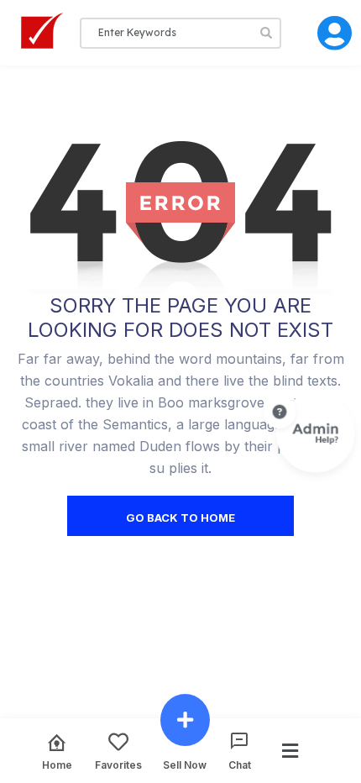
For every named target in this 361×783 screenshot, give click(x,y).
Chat (239, 764)
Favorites (118, 764)
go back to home (180, 517)
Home (57, 764)
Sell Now (185, 764)
